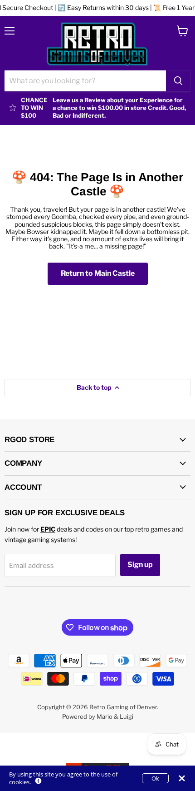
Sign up (140, 564)
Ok (155, 778)
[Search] (178, 80)
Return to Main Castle (98, 273)
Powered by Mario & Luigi (97, 716)
